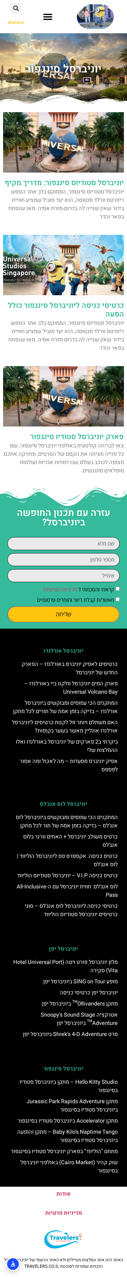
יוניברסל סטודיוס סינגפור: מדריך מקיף (64, 182)
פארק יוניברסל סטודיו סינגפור (77, 436)
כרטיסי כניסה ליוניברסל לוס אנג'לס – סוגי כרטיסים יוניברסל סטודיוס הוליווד (71, 910)
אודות (63, 1194)
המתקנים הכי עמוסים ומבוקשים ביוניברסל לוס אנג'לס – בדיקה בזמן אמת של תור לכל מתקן (67, 821)
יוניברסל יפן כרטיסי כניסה (89, 993)
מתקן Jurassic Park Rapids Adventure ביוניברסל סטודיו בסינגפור (72, 1105)
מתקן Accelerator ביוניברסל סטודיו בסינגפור (68, 1121)
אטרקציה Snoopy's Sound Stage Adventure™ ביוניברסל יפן (79, 1019)
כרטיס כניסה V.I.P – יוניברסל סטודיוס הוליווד (67, 875)
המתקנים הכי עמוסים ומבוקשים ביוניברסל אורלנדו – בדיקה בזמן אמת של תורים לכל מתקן (65, 707)
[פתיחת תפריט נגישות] (13, 1264)
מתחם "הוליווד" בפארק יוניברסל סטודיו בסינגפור (64, 1151)
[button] (47, 16)
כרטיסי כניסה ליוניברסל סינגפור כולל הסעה (66, 310)
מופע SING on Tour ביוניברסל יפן (80, 981)
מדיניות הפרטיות (60, 589)
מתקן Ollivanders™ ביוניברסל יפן (80, 1004)
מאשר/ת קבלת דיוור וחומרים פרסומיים (75, 599)
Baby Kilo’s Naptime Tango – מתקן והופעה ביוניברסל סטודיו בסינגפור (67, 1136)
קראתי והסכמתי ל (78, 589)
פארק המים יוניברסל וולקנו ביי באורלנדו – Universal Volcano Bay (71, 687)
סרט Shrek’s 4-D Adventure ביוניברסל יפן (70, 1034)
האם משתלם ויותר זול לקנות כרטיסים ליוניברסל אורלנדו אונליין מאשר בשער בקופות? (65, 726)
